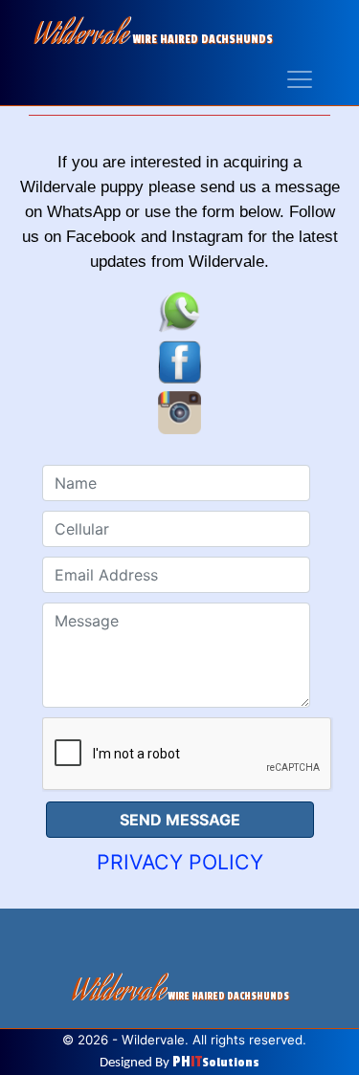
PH (215, 1062)
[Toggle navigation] (298, 78)
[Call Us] (179, 308)
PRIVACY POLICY (180, 861)
